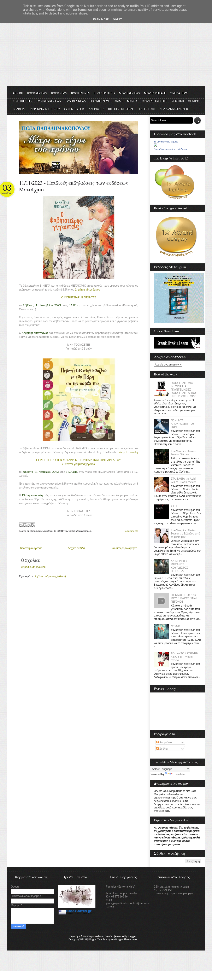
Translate (179, 774)
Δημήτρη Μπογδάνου (87, 289)
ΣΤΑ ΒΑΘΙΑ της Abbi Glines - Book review (183, 480)
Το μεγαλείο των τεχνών (166, 141)
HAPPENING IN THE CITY (44, 109)
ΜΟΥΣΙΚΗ (177, 101)
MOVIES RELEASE (155, 93)
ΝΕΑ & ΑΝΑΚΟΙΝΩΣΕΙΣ (174, 109)
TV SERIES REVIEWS (48, 101)
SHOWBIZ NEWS (100, 101)
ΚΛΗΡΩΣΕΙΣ (96, 109)
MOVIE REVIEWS (129, 93)
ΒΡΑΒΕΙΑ (19, 109)
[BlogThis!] (25, 524)
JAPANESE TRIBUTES (154, 101)
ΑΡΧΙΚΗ (18, 93)
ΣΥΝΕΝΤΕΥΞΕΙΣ (74, 109)
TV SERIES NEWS (75, 101)
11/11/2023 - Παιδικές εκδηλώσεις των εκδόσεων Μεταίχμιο (73, 186)
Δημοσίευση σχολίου (33, 566)
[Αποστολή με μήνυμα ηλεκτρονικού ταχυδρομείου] (21, 524)
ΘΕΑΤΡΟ (193, 101)
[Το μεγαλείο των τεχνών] (155, 145)
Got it (117, 19)
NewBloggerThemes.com (124, 939)
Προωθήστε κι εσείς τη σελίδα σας (171, 149)
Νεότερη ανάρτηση (31, 548)
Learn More (100, 19)
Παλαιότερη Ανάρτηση (124, 548)
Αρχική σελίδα (76, 548)
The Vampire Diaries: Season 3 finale (183, 452)
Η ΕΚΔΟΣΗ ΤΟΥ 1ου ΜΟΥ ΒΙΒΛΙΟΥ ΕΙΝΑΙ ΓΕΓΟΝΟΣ (184, 598)
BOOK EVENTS (80, 93)
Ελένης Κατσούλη (127, 452)
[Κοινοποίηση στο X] (29, 524)
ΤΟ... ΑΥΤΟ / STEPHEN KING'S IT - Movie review (184, 657)
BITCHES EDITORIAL (121, 109)
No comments (131, 531)
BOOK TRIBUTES (104, 93)
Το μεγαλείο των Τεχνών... (101, 936)
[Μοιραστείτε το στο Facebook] (33, 524)
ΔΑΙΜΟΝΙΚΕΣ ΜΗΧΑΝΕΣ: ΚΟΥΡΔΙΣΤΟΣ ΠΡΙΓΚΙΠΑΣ (179, 566)
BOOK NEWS (59, 93)
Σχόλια (163, 748)
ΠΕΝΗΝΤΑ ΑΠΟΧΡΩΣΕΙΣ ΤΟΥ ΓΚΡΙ (183, 424)
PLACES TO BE (146, 109)
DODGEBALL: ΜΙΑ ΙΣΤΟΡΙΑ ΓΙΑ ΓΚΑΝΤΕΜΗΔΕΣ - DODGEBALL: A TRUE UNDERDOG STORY (184, 389)
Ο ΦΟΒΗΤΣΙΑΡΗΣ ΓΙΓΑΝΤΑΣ (78, 297)
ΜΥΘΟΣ (176, 625)
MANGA (132, 101)
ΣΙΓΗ (174, 506)
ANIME (118, 101)
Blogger (132, 936)
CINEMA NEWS (179, 93)
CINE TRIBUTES (22, 101)
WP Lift (83, 939)
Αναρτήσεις (166, 742)
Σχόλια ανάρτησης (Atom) (50, 576)
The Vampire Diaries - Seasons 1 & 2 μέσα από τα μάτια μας (185, 533)
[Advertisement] (106, 55)
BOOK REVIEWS (37, 93)
